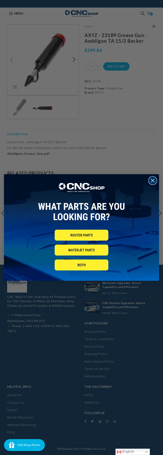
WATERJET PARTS (81, 250)
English (127, 451)
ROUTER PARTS (81, 235)
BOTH (82, 265)
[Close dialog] (153, 181)
